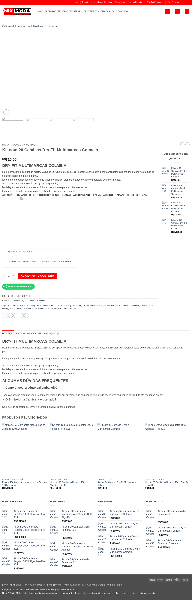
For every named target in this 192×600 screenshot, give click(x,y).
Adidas (23, 305)
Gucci (53, 305)
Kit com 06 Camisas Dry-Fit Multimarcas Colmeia (117, 483)
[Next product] (182, 144)
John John (76, 305)
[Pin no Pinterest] (21, 315)
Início (5, 145)
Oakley (5, 308)
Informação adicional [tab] (28, 333)
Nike (151, 305)
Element (46, 305)
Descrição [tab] (8, 333)
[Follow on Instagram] (185, 2)
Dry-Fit (39, 305)
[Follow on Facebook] (182, 2)
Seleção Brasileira (54, 308)
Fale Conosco (173, 2)
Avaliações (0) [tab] (51, 333)
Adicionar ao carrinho (37, 276)
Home (76, 2)
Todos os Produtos (23, 145)
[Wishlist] (187, 11)
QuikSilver (20, 308)
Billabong (31, 305)
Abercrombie (13, 305)
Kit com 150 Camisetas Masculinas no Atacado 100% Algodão (24, 483)
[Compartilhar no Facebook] (5, 315)
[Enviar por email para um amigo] (15, 315)
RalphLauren (31, 308)
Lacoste (144, 305)
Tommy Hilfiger (69, 308)
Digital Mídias (67, 589)
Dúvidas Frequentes (155, 2)
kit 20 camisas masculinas (127, 305)
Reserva (41, 308)
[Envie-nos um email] (188, 2)
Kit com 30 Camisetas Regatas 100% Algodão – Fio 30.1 (167, 483)
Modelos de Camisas (102, 2)
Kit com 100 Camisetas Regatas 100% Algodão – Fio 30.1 (68, 483)
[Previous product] (187, 144)
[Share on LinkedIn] (26, 315)
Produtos (86, 2)
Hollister (61, 305)
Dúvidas (105, 11)
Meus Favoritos (136, 2)
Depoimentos (120, 2)
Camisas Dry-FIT (20, 301)
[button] (167, 11)
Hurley (68, 305)
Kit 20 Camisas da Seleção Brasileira (98, 305)
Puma (12, 308)
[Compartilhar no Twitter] (10, 315)
